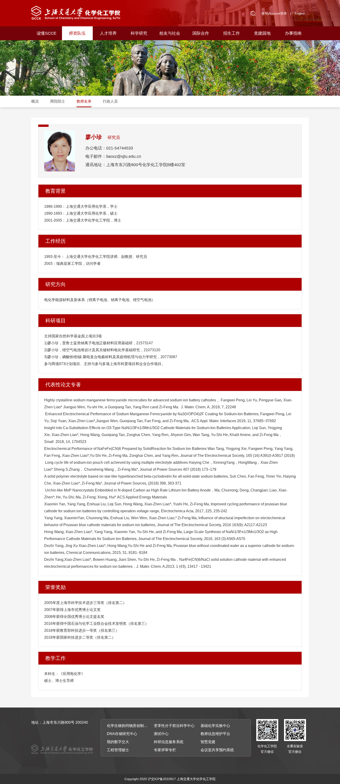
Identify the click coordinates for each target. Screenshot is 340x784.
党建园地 (262, 33)
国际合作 (200, 33)
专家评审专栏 (165, 750)
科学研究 (139, 33)
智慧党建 (208, 742)
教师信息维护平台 (215, 734)
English (300, 13)
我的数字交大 (118, 742)
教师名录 (84, 101)
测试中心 (161, 734)
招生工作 (231, 33)
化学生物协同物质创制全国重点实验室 (129, 726)
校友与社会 (169, 33)
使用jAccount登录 (274, 13)
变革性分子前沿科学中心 (174, 726)
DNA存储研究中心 (122, 734)
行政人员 (110, 101)
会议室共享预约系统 (217, 750)
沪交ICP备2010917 (162, 779)
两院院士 (57, 101)
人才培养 (108, 33)
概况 (35, 101)
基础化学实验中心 (215, 726)
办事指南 (293, 33)
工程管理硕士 (118, 750)
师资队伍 (77, 33)
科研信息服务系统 (168, 742)
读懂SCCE (46, 33)
